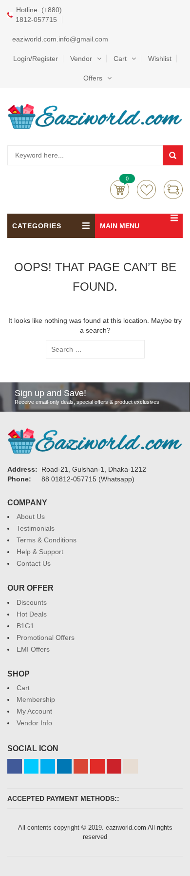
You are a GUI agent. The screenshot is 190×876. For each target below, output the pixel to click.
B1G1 (25, 626)
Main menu (119, 226)
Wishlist (159, 58)
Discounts (32, 602)
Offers (92, 78)
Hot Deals (32, 614)
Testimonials (36, 528)
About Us (31, 516)
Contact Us (34, 563)
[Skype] (47, 766)
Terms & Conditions (46, 540)
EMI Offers (33, 649)
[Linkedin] (64, 766)
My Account (34, 711)
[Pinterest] (114, 766)
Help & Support (40, 552)
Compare (173, 189)
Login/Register (35, 58)
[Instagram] (130, 766)
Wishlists (146, 189)
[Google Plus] (81, 766)
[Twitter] (31, 766)
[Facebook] (14, 766)
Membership (36, 699)
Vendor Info (34, 723)
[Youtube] (97, 766)
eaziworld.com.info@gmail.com (60, 39)
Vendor (81, 58)
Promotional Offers (46, 637)
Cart (120, 58)
